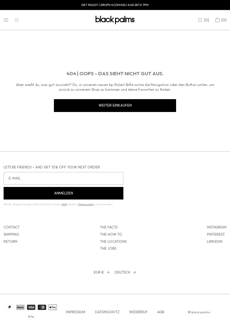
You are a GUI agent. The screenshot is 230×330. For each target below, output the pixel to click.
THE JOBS (108, 248)
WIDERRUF (138, 312)
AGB (160, 312)
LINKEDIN (215, 241)
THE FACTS (108, 227)
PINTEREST (216, 234)
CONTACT (12, 227)
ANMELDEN (63, 193)
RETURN (10, 241)
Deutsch (122, 272)
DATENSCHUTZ (107, 312)
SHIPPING (11, 234)
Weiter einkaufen (115, 105)
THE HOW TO (111, 234)
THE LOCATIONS (113, 241)
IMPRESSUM (75, 312)
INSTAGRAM (216, 227)
